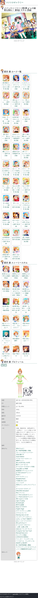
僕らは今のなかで (21, 523)
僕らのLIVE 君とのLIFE (23, 462)
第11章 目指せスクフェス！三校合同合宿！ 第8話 (16, 292)
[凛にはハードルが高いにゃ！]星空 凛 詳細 (16, 103)
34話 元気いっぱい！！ (26, 339)
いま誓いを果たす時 (22, 527)
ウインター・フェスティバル (24, 539)
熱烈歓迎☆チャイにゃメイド (24, 470)
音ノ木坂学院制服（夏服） (24, 545)
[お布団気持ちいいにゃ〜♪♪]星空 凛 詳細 (6, 240)
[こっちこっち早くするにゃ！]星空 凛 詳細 (26, 223)
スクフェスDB (23, 594)
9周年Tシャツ (20, 460)
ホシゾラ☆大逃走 (21, 535)
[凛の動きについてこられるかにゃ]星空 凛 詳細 (6, 86)
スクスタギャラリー (14, 2)
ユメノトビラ (20, 482)
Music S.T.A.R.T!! (21, 507)
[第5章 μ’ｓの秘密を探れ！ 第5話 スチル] (19, 38)
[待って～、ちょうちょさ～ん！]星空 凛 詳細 (26, 154)
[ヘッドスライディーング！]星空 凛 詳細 (16, 86)
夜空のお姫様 (20, 505)
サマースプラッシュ (22, 476)
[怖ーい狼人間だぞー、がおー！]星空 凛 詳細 (26, 137)
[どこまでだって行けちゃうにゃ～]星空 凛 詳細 (26, 206)
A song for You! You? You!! (24, 531)
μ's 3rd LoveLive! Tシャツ (23, 472)
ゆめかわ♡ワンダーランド (24, 529)
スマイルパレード (21, 513)
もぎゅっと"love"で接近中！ (24, 519)
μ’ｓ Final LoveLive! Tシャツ (24, 497)
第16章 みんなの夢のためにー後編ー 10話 (26, 292)
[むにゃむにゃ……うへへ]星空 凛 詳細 (16, 223)
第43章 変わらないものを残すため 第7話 (16, 309)
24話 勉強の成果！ (16, 339)
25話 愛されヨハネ (26, 355)
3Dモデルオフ (20, 448)
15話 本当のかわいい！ (26, 324)
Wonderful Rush (20, 478)
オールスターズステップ (23, 488)
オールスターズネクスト (23, 525)
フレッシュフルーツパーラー (24, 452)
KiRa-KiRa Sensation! (22, 491)
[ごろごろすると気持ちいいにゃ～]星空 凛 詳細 (6, 172)
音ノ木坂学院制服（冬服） (24, 450)
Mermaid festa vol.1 (22, 533)
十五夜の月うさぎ (21, 480)
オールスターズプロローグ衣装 (25, 466)
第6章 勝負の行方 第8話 (6, 290)
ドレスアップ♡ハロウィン (24, 517)
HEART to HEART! (21, 543)
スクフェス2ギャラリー (7, 596)
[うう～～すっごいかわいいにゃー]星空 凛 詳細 (26, 172)
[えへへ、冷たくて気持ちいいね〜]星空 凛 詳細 (16, 172)
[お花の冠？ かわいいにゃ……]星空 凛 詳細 (17, 120)
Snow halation (20, 456)
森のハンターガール (22, 464)
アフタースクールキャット (24, 458)
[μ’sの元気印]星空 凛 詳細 (16, 238)
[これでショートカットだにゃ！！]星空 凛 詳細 (26, 86)
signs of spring (20, 501)
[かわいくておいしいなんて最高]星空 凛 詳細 (16, 137)
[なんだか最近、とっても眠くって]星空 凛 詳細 (16, 189)
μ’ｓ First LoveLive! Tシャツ (24, 495)
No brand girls (20, 503)
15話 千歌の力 (16, 355)
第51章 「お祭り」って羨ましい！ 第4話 (26, 309)
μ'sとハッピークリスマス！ (24, 521)
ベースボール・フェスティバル (25, 541)
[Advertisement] (19, 56)
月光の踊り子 (20, 454)
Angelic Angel (20, 509)
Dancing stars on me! (22, 515)
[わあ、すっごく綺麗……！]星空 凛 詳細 (6, 120)
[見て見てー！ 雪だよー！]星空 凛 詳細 (6, 137)
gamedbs (15, 594)
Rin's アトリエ (20, 493)
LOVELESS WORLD (22, 537)
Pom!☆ (18, 474)
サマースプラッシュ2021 (23, 511)
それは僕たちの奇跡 (22, 468)
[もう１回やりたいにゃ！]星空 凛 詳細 (26, 189)
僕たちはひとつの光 (22, 499)
